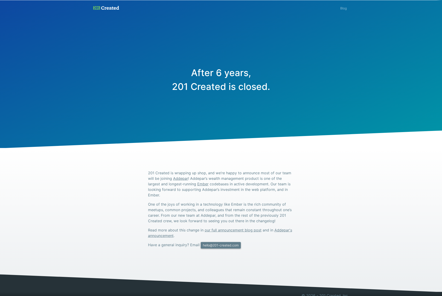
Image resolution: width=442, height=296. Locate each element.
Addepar (180, 178)
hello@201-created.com (221, 245)
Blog (343, 8)
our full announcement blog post (233, 230)
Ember (203, 184)
